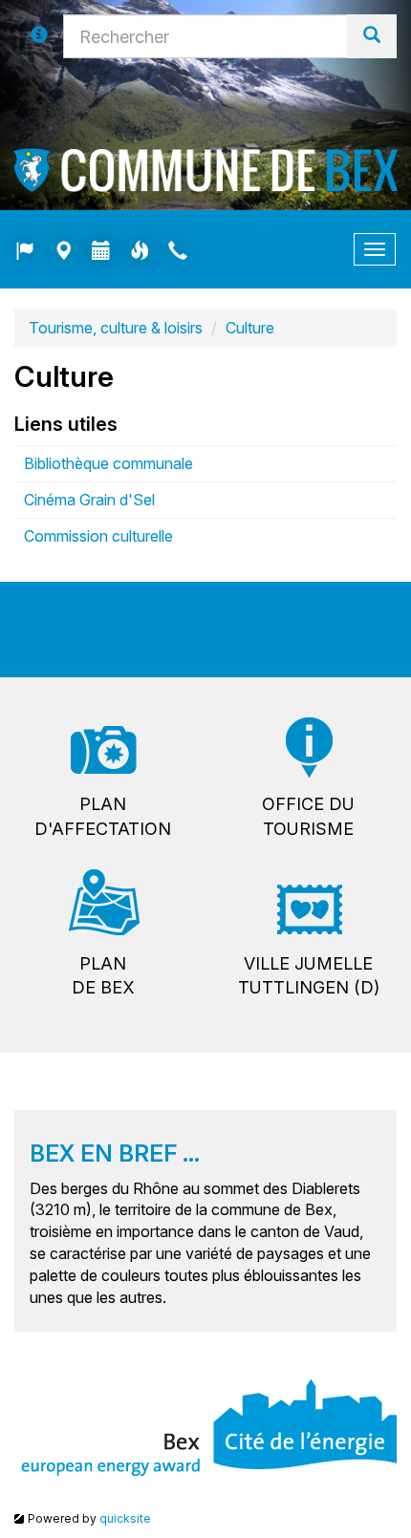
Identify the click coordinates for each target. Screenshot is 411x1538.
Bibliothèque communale (108, 463)
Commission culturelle (98, 535)
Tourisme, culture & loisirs (116, 327)
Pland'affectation (102, 816)
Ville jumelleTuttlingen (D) (308, 975)
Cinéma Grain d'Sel (89, 499)
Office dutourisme (308, 816)
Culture (250, 327)
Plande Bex (103, 975)
